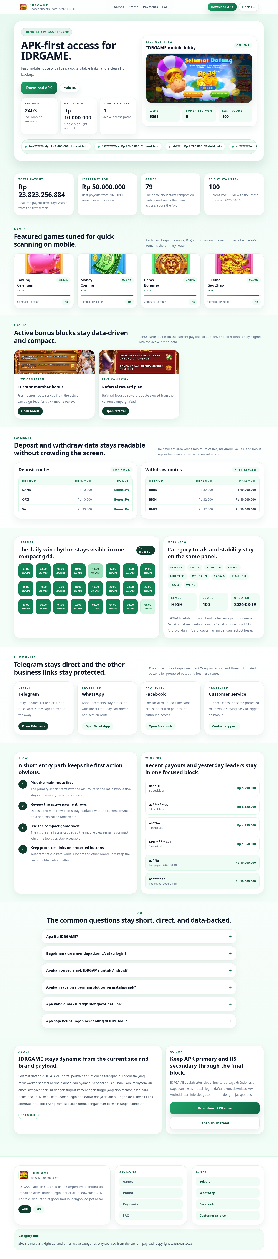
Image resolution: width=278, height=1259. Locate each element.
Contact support (224, 726)
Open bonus (30, 411)
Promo (133, 7)
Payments (150, 7)
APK (25, 1209)
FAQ (165, 7)
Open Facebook (160, 726)
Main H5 (69, 88)
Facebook (207, 1204)
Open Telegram (33, 726)
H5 (66, 302)
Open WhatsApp (97, 726)
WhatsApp (207, 1193)
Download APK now (215, 1108)
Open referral (116, 411)
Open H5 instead (214, 1123)
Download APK (222, 7)
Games (119, 7)
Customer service (213, 1215)
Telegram (206, 1181)
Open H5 (248, 7)
